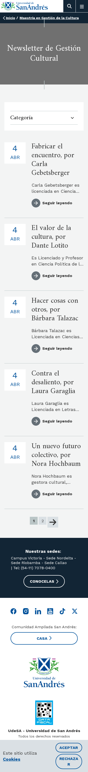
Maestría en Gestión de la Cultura (49, 18)
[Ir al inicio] (24, 6)
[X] (75, 611)
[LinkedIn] (38, 611)
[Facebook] (14, 611)
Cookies (11, 759)
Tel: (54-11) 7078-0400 (33, 568)
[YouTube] (50, 611)
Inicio (10, 18)
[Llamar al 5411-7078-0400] (44, 712)
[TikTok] (62, 611)
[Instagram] (26, 611)
